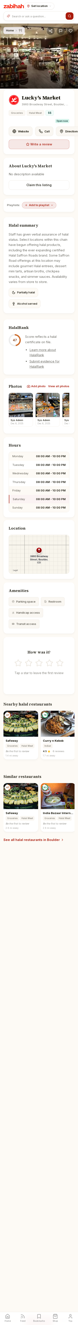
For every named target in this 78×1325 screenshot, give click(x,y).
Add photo (38, 386)
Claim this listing (39, 185)
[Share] (51, 31)
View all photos (58, 386)
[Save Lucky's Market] (71, 31)
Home (10, 30)
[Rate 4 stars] (49, 663)
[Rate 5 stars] (59, 663)
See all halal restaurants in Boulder (31, 840)
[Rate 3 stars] (39, 663)
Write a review (41, 144)
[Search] (69, 16)
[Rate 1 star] (18, 663)
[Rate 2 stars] (28, 663)
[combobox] (38, 16)
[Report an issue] (61, 31)
